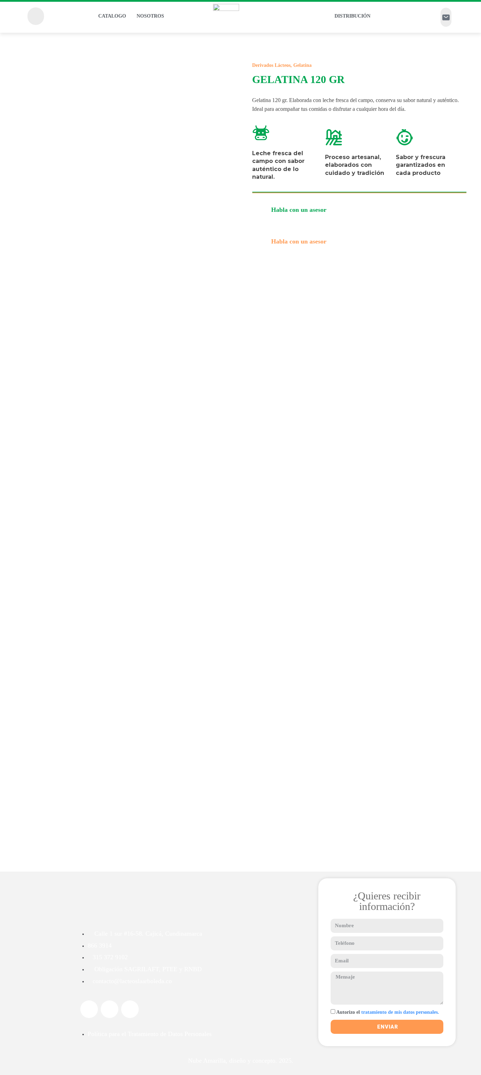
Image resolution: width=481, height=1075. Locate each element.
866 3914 (100, 945)
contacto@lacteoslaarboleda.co (132, 981)
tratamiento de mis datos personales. (399, 1012)
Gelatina (302, 65)
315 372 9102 (110, 957)
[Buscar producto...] (35, 16)
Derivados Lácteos (271, 65)
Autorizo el (387, 1012)
